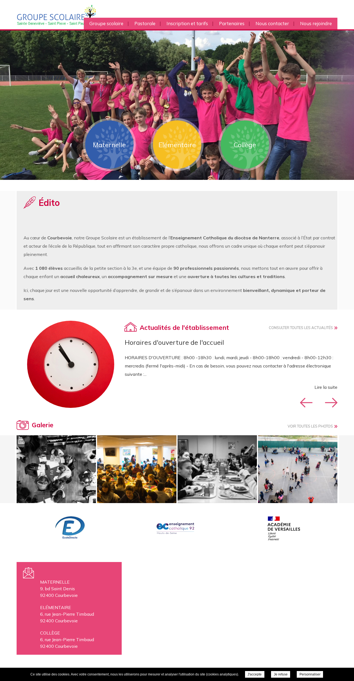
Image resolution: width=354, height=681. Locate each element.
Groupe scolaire (106, 23)
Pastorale (144, 23)
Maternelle (109, 145)
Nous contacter (272, 23)
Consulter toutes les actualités (301, 327)
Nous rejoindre (316, 23)
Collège (245, 145)
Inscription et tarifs (187, 23)
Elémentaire (177, 145)
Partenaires (231, 23)
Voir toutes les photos (310, 426)
